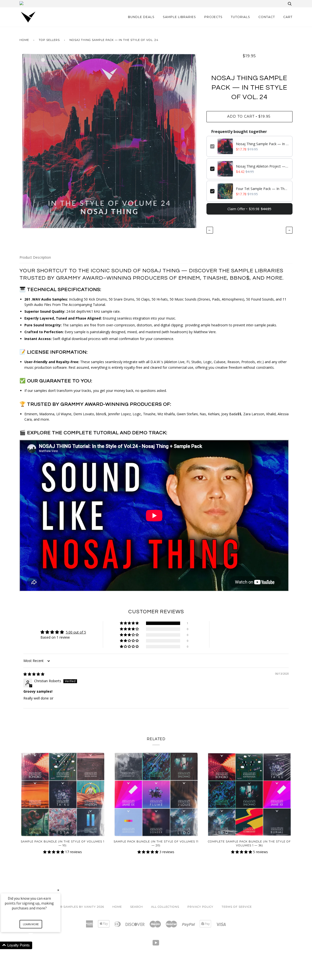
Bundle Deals (141, 17)
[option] (109, 141)
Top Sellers (49, 40)
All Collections (165, 906)
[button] (129, 623)
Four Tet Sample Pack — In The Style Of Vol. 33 (262, 188)
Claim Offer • (249, 209)
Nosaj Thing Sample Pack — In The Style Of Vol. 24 (262, 144)
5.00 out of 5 (76, 632)
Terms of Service (237, 906)
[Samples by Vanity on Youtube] (156, 944)
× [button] (58, 890)
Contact (266, 17)
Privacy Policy (200, 906)
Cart (287, 17)
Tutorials (240, 17)
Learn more (31, 924)
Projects (213, 17)
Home (24, 40)
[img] (33, 674)
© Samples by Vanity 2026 (82, 906)
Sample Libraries (179, 17)
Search (136, 906)
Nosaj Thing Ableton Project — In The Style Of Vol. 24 (262, 166)
